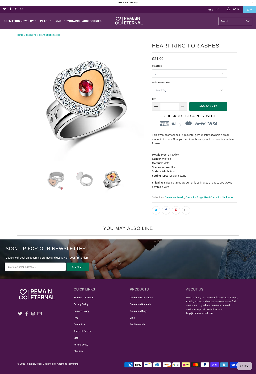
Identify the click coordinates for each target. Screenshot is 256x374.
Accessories (92, 21)
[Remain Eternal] (129, 21)
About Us (78, 351)
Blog (76, 337)
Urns (57, 21)
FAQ (76, 317)
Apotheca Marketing (67, 363)
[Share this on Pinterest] (176, 210)
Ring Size (157, 66)
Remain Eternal (34, 363)
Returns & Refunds (84, 297)
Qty (154, 99)
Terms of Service (83, 331)
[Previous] (22, 101)
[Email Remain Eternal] (21, 9)
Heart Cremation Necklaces (218, 197)
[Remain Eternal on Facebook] (10, 9)
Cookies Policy (81, 311)
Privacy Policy (81, 304)
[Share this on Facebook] (166, 210)
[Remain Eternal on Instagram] (15, 9)
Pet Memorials (137, 324)
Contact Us (79, 324)
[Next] (145, 101)
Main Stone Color (161, 82)
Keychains (72, 21)
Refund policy (81, 344)
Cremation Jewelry (19, 21)
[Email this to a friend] (186, 210)
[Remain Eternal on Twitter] (4, 9)
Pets (43, 21)
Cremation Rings (194, 197)
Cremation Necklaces (141, 297)
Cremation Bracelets (140, 304)
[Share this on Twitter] (156, 210)
